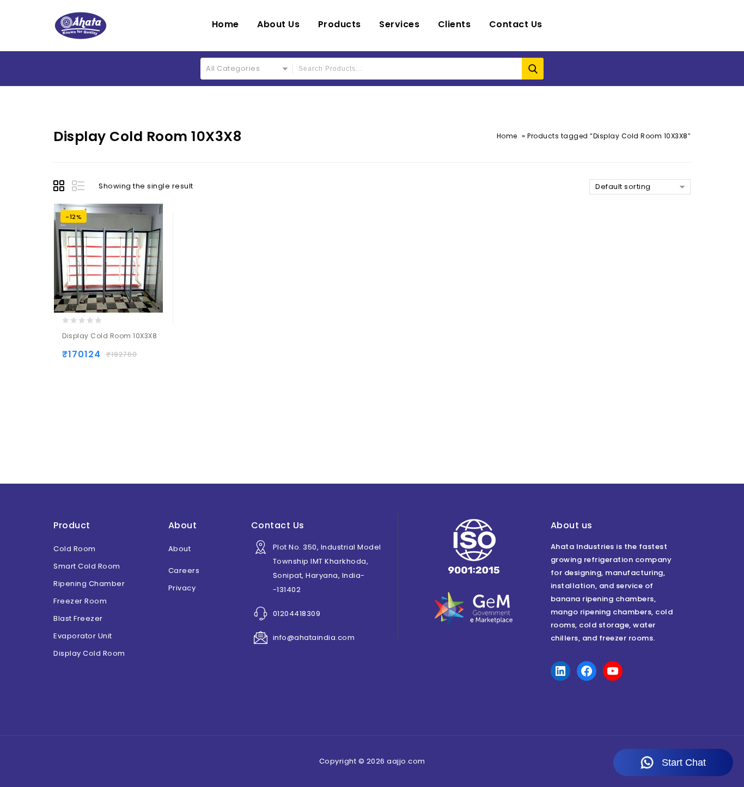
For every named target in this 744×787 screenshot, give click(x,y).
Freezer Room (80, 601)
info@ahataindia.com (314, 637)
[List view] (79, 187)
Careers (184, 570)
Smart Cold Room (86, 566)
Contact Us (515, 24)
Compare (136, 359)
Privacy (182, 588)
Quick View (115, 359)
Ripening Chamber (89, 583)
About (179, 549)
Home (225, 24)
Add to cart (72, 359)
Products (339, 24)
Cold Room (74, 549)
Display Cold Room (89, 653)
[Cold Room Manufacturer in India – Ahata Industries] (80, 25)
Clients (454, 24)
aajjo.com (406, 761)
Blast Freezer (78, 618)
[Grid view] (60, 187)
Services (399, 24)
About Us (278, 24)
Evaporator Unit (82, 636)
